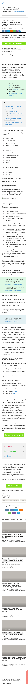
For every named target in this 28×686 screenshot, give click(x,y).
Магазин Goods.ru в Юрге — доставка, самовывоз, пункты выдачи (12, 609)
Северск (23, 500)
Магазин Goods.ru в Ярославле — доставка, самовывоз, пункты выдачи (13, 560)
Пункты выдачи (15, 500)
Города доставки (13, 28)
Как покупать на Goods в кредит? (14, 122)
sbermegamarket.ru (19, 11)
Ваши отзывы (9, 124)
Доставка (5, 500)
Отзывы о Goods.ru (14, 486)
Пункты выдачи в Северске (15, 113)
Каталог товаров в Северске (13, 106)
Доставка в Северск (10, 109)
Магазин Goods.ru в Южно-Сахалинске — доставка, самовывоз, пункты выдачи (12, 585)
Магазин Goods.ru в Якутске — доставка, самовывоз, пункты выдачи (12, 634)
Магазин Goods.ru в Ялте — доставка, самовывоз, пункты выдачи (12, 536)
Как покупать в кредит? (14, 435)
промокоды (16, 89)
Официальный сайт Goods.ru (14, 43)
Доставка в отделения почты (16, 115)
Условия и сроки (13, 111)
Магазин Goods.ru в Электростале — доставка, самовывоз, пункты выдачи (14, 658)
